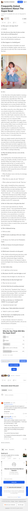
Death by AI (4, 453)
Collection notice (22, 501)
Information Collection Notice (18, 491)
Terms (16, 501)
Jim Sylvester (7, 402)
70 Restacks (17, 375)
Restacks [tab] (10, 390)
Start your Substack (10, 504)
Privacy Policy (15, 493)
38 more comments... (5, 442)
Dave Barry (6, 18)
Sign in (25, 2)
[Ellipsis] (26, 403)
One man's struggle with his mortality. (10, 455)
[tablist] (7, 390)
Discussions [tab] (11, 449)
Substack (7, 508)
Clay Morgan (7, 416)
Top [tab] (2, 449)
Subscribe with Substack (15, 487)
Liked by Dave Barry (9, 404)
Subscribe (20, 2)
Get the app (20, 504)
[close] (24, 463)
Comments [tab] (4, 390)
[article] (14, 456)
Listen (25, 18)
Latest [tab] (6, 449)
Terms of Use (21, 490)
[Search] (25, 449)
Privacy (12, 501)
